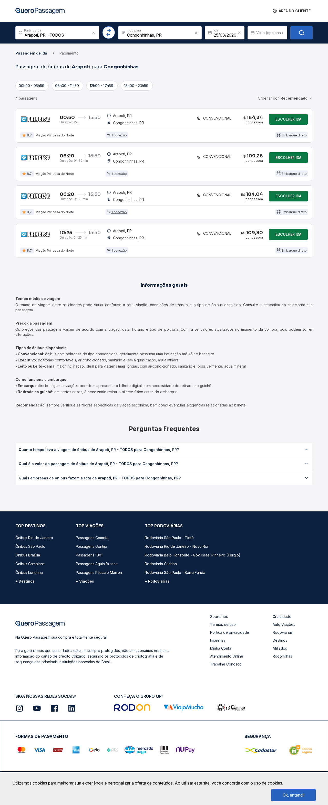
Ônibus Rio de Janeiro (34, 537)
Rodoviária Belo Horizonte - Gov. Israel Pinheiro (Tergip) (192, 555)
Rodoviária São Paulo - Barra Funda (175, 572)
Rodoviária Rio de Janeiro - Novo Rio (176, 546)
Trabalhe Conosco (226, 664)
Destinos (280, 640)
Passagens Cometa (92, 537)
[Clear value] (239, 32)
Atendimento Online (226, 656)
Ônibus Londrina (29, 572)
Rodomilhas (282, 656)
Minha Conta (220, 648)
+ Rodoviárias (157, 581)
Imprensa (217, 640)
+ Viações (85, 581)
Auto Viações (284, 624)
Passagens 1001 (89, 555)
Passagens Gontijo (91, 546)
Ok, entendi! (293, 795)
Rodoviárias (283, 632)
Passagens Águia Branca (97, 564)
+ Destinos (25, 581)
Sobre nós (219, 616)
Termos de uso (223, 624)
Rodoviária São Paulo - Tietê (169, 537)
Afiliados (280, 648)
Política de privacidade (229, 632)
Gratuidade (282, 616)
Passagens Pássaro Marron (99, 572)
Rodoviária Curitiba (161, 564)
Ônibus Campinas (30, 564)
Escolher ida (288, 119)
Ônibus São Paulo (30, 546)
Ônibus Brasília (27, 555)
